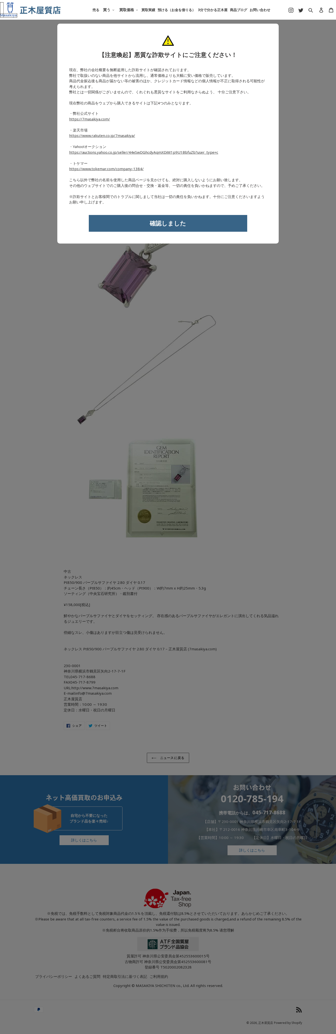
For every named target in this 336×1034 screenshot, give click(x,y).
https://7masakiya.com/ (89, 119)
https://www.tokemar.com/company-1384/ (106, 169)
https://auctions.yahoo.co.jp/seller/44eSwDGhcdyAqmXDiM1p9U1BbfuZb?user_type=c (143, 152)
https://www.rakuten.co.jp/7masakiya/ (102, 135)
